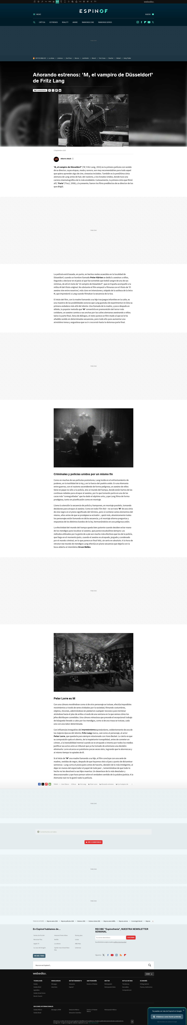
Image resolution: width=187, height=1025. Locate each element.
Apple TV (36, 944)
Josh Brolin (85, 58)
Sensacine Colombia (75, 1013)
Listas (77, 939)
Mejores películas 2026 (67, 921)
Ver (94, 842)
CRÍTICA (42, 22)
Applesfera (36, 990)
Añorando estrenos (107, 784)
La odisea (51, 58)
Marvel (94, 58)
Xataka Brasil (37, 1013)
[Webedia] (39, 973)
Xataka (36, 984)
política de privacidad (120, 942)
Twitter (153, 22)
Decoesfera (125, 987)
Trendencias (125, 984)
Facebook (141, 22)
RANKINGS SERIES (105, 22)
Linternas (60, 58)
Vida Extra (54, 987)
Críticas (73, 784)
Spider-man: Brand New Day (61, 949)
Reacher (111, 58)
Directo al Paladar (92, 984)
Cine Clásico (65, 784)
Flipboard (145, 22)
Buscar (150, 965)
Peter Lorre (93, 784)
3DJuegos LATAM (56, 1010)
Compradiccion (126, 990)
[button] (67, 158)
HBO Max (78, 944)
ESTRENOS (53, 22)
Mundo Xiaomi (38, 996)
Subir (148, 974)
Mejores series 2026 (52, 921)
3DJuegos (54, 984)
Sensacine (72, 984)
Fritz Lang (83, 784)
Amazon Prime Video (61, 935)
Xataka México (38, 1010)
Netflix (56, 939)
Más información (93, 1023)
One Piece (69, 58)
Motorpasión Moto (110, 987)
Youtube (149, 22)
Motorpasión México (111, 1010)
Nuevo (148, 14)
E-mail (60, 90)
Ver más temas (39, 956)
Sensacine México (74, 1010)
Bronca (77, 58)
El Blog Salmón (144, 984)
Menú (38, 14)
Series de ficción (39, 935)
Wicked (118, 58)
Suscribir (130, 937)
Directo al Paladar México (92, 1010)
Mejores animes (123, 921)
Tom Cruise (102, 58)
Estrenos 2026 (81, 921)
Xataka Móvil (37, 987)
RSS (121, 954)
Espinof (93, 11)
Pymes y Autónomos (146, 987)
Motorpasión (108, 984)
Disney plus (78, 935)
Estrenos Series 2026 (94, 921)
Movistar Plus (38, 939)
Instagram (137, 22)
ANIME (75, 22)
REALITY (65, 22)
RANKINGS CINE (88, 22)
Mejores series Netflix (110, 921)
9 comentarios (41, 90)
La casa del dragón (40, 948)
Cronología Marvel (137, 921)
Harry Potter (127, 58)
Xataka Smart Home (39, 993)
